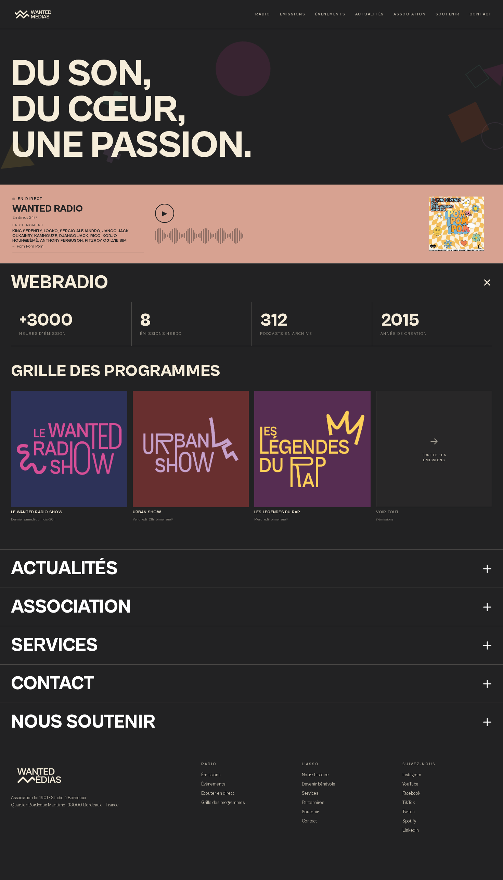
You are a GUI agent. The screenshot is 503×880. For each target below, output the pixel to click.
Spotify (409, 821)
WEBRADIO (59, 282)
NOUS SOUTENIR (83, 722)
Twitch (408, 812)
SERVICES (54, 645)
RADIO (262, 14)
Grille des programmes (223, 802)
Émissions (210, 775)
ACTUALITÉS (369, 14)
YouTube (410, 784)
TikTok (408, 802)
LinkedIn (410, 830)
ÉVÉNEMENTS (330, 14)
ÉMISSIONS (293, 14)
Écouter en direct (217, 793)
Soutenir (310, 812)
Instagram (411, 775)
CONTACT (480, 14)
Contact (309, 821)
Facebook (411, 793)
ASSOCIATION (410, 14)
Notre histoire (315, 775)
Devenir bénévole (318, 784)
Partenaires (313, 802)
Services (310, 793)
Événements (213, 784)
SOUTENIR (448, 14)
